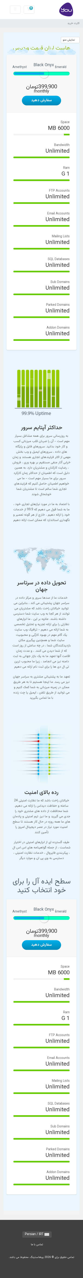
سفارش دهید (41, 100)
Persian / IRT (34, 1234)
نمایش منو (69, 40)
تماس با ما (37, 1244)
